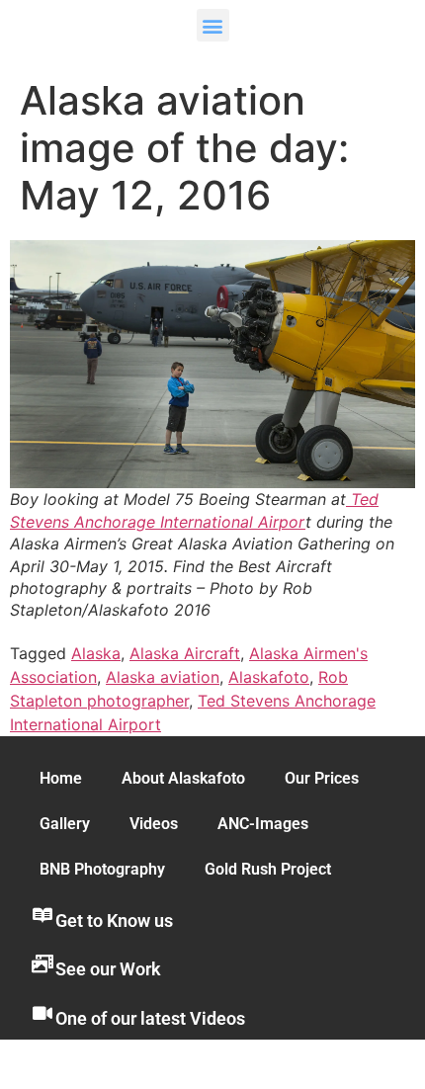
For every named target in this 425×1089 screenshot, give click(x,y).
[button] (213, 25)
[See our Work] (42, 963)
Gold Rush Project (268, 869)
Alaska (96, 653)
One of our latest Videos (150, 1018)
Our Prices (322, 778)
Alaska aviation (162, 677)
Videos (153, 823)
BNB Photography (102, 869)
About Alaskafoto (183, 778)
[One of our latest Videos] (42, 1013)
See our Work (108, 969)
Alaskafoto (268, 677)
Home (61, 778)
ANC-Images (262, 823)
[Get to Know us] (42, 915)
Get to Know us (114, 920)
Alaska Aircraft (184, 653)
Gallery (65, 823)
